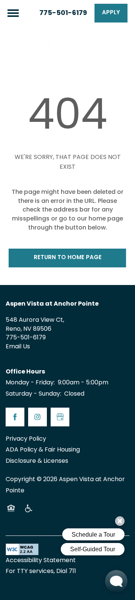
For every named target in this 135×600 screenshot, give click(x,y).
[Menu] (13, 13)
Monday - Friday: (30, 383)
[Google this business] (60, 417)
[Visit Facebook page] (15, 417)
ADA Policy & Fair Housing (43, 450)
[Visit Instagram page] (37, 417)
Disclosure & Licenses (37, 461)
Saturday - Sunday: (33, 394)
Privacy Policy (26, 439)
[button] (111, 13)
